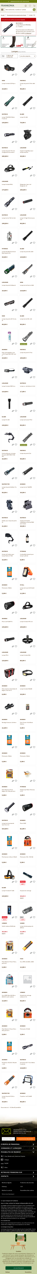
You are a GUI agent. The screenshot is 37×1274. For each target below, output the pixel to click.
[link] (25, 6)
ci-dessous (28, 33)
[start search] (34, 9)
